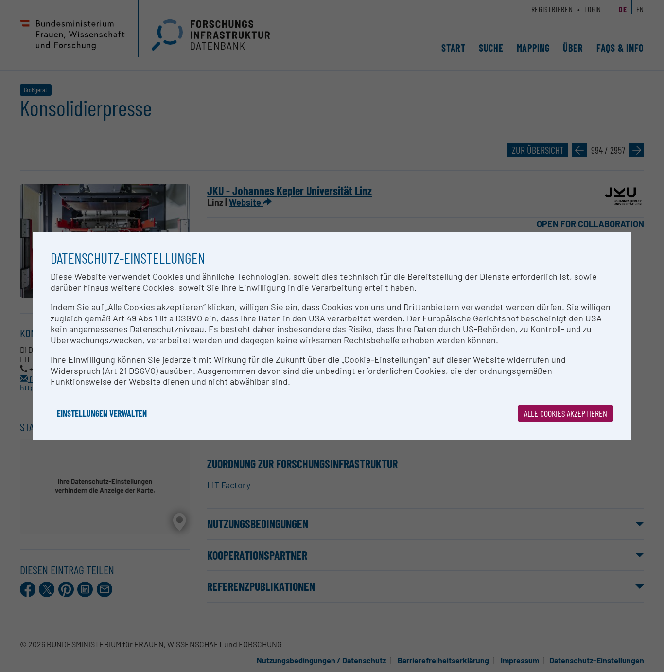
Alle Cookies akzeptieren (565, 413)
